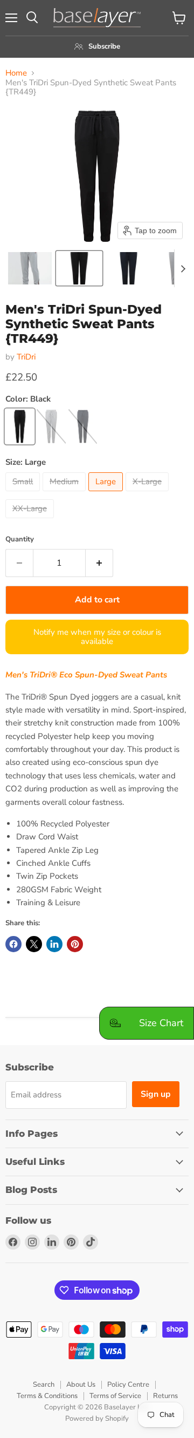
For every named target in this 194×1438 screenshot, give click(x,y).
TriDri (26, 356)
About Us (80, 1384)
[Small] (24, 494)
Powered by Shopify (97, 1418)
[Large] (107, 494)
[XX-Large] (31, 520)
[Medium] (65, 494)
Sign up (156, 1094)
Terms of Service (115, 1396)
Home (16, 73)
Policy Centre (128, 1384)
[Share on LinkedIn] (54, 944)
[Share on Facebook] (13, 944)
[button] (30, 268)
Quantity (19, 539)
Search (43, 1384)
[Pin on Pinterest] (75, 944)
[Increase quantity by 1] (99, 563)
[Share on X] (34, 944)
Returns (165, 1396)
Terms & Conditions (47, 1396)
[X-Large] (148, 494)
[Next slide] (182, 268)
